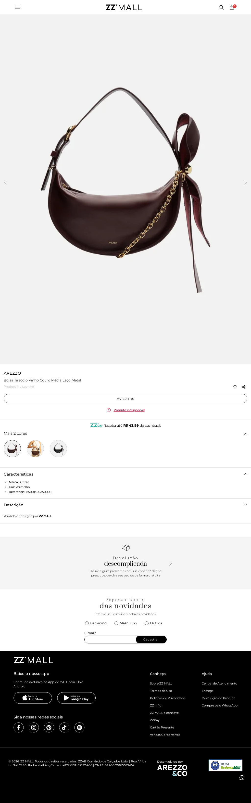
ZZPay (155, 720)
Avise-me (125, 398)
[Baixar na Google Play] (76, 698)
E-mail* (90, 633)
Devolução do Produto (219, 698)
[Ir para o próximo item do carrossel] (246, 183)
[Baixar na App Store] (32, 698)
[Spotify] (79, 727)
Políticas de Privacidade (167, 698)
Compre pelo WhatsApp (220, 705)
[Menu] (18, 7)
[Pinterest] (49, 727)
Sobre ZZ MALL (161, 683)
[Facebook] (18, 727)
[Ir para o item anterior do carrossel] (5, 183)
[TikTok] (64, 727)
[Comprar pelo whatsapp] (241, 777)
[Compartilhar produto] (243, 387)
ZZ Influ (155, 705)
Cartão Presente (162, 727)
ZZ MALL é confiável (164, 713)
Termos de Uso (161, 691)
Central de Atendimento (219, 683)
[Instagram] (34, 727)
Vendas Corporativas (165, 735)
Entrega (207, 691)
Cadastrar (151, 639)
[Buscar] (221, 7)
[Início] (124, 7)
